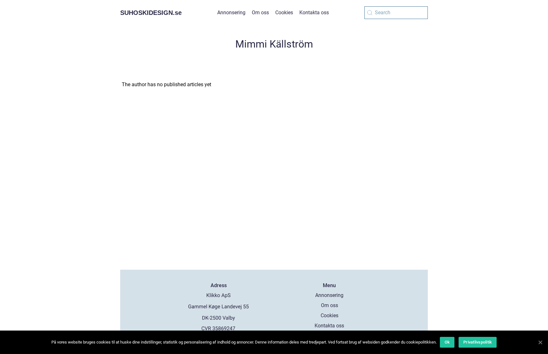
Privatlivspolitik (477, 342)
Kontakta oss (314, 13)
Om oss (260, 13)
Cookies (284, 13)
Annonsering (231, 13)
